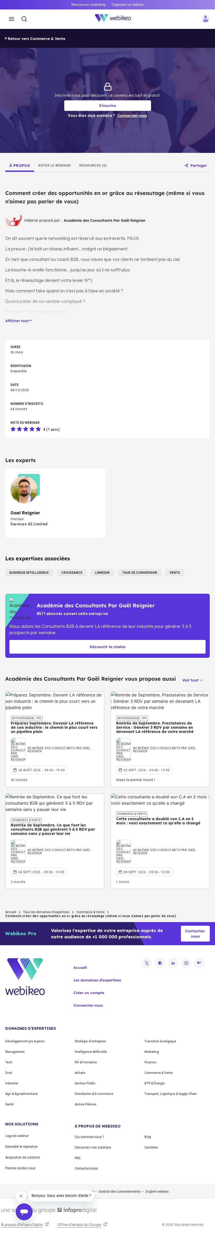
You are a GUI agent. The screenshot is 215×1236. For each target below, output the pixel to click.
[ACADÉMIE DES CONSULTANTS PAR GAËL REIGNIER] (55, 743)
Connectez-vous (88, 1005)
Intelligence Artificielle (91, 1052)
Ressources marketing (88, 5)
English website (157, 1191)
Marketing (151, 1052)
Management (15, 1052)
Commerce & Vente (90, 912)
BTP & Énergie (154, 1083)
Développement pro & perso (25, 1041)
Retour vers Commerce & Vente (36, 38)
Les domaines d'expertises (97, 980)
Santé (9, 1104)
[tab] (19, 165)
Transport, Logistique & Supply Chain (170, 1094)
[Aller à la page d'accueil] (116, 19)
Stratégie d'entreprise (90, 1041)
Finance (150, 1062)
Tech (8, 1062)
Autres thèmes (85, 1104)
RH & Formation (86, 1062)
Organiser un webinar (128, 5)
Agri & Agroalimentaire (21, 1094)
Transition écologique (160, 1041)
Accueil (10, 912)
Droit (8, 1073)
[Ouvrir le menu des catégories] (11, 19)
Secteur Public (85, 1083)
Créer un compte (88, 992)
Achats (80, 1073)
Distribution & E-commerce (94, 1094)
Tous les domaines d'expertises (46, 912)
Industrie (11, 1083)
